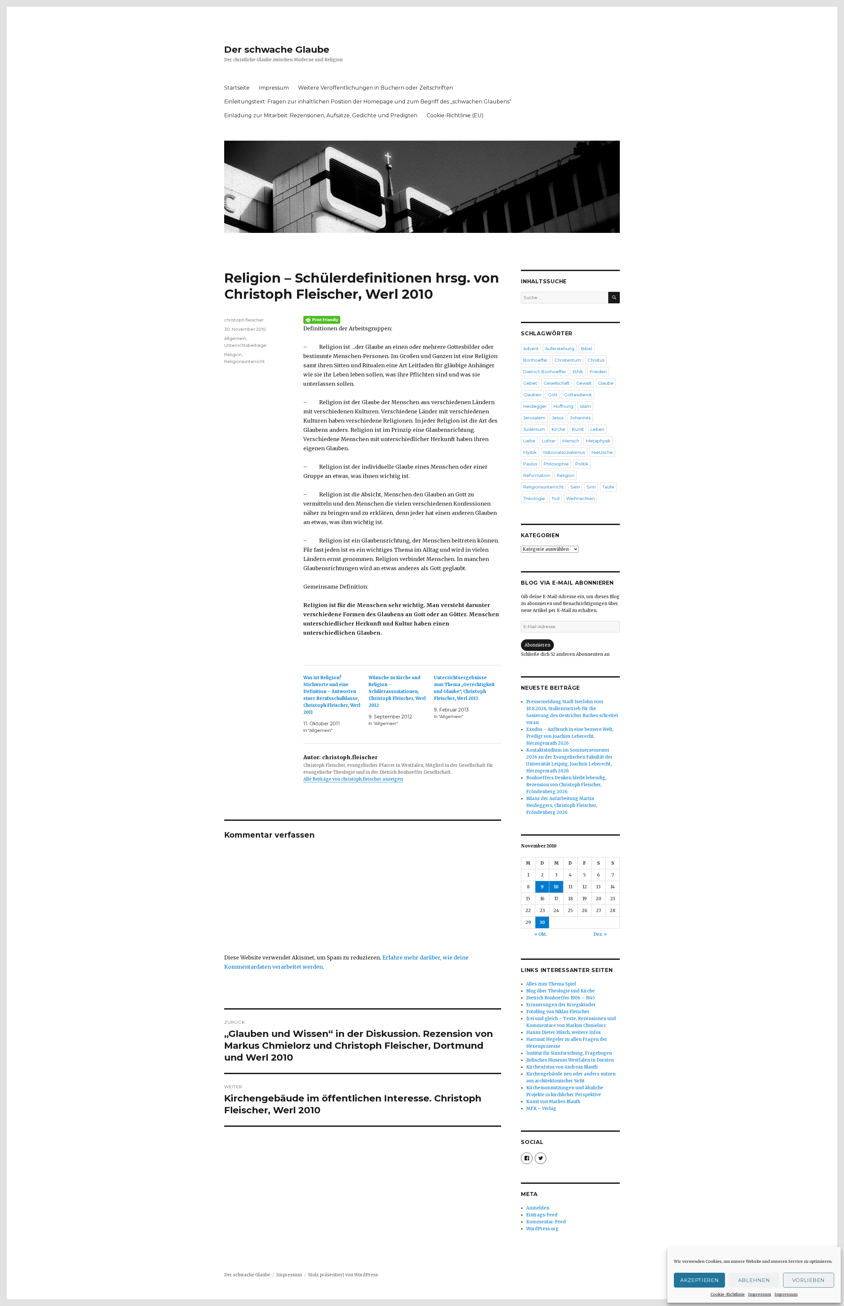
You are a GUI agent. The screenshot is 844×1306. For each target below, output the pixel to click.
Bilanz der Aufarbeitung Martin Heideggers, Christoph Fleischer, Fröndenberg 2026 (561, 805)
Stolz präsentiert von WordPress (343, 1275)
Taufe (608, 486)
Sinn (591, 486)
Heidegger (535, 406)
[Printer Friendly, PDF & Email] (402, 320)
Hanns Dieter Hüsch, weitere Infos (563, 1032)
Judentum (534, 429)
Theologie (534, 498)
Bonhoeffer (535, 360)
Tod (555, 498)
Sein (575, 486)
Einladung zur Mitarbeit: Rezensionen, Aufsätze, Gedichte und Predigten (320, 115)
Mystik (530, 452)
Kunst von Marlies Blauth (553, 1101)
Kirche (558, 429)
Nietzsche (602, 452)
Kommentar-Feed (546, 1222)
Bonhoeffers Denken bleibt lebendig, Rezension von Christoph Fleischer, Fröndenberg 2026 (566, 784)
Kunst (578, 429)
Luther (549, 440)
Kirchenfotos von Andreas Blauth (562, 1067)
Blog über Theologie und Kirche (560, 991)
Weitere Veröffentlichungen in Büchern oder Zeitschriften (375, 88)
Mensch (570, 440)
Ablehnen (754, 1280)
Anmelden (537, 1208)
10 (556, 887)
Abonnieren (537, 645)
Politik (581, 463)
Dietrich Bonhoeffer (544, 371)
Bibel (586, 348)
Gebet (530, 383)
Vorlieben (808, 1280)
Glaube (606, 383)
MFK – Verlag (541, 1108)
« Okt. (540, 934)
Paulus (530, 463)
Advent (531, 348)
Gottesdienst (578, 394)
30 (542, 922)
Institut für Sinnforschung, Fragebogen (569, 1053)
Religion (233, 354)
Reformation (536, 475)
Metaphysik (598, 440)
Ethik (578, 371)
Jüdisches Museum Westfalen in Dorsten (570, 1060)
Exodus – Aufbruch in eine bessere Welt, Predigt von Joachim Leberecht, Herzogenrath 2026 (569, 736)
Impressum (759, 1294)
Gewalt (583, 383)
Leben (597, 429)
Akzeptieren (699, 1280)
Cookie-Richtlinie (727, 1294)
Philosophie (556, 463)
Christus (596, 360)
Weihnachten (580, 498)
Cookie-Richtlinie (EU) (455, 115)
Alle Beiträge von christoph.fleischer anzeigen (353, 779)
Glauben (532, 394)
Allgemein (235, 338)
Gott (553, 394)
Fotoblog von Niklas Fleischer (557, 1011)
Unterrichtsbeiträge (245, 345)
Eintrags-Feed (542, 1215)
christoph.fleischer (244, 319)
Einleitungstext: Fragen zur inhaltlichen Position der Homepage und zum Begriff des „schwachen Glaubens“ (367, 101)
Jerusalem (534, 417)
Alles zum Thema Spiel (551, 984)
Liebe (529, 440)
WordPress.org (542, 1229)
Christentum (568, 360)
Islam (585, 406)
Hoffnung (563, 406)
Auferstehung (559, 348)
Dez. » (600, 934)
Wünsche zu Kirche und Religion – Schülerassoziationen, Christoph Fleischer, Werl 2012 (397, 691)
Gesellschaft (557, 383)
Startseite (237, 88)
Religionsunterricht (244, 361)
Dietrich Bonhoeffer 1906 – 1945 (560, 998)
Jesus (557, 417)
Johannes (580, 417)
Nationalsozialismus (564, 452)
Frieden (598, 371)
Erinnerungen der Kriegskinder (561, 1005)
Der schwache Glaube (276, 49)
